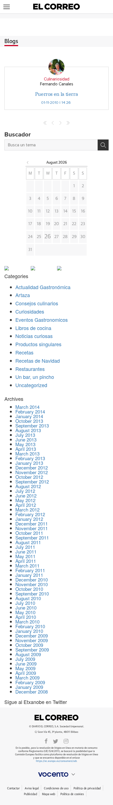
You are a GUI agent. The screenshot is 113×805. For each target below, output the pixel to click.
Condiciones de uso (56, 788)
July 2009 (25, 658)
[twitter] (55, 740)
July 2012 (25, 490)
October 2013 (29, 420)
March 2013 (27, 453)
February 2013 (30, 458)
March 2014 (27, 406)
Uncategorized (31, 384)
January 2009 (29, 686)
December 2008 (31, 691)
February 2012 (30, 514)
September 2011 (32, 537)
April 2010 (25, 616)
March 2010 (27, 621)
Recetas (24, 352)
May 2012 (25, 500)
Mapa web (48, 794)
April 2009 (25, 672)
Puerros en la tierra (56, 94)
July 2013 (25, 434)
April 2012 (25, 504)
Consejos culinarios (36, 303)
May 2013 (25, 444)
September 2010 (32, 593)
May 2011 (25, 556)
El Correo (56, 718)
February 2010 (30, 626)
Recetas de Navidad (37, 360)
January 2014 (29, 416)
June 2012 (25, 495)
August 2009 (28, 654)
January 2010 (29, 630)
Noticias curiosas (34, 335)
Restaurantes (30, 368)
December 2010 (31, 579)
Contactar (13, 788)
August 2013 (28, 430)
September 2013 (32, 425)
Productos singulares (38, 344)
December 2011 (31, 523)
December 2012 (31, 467)
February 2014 (30, 411)
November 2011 (31, 528)
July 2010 (25, 602)
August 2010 (28, 598)
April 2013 (25, 448)
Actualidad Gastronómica (42, 286)
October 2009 (29, 644)
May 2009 (25, 668)
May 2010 (25, 612)
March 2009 (27, 677)
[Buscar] (103, 144)
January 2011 (29, 574)
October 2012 (29, 476)
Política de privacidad (87, 788)
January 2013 (29, 462)
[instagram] (66, 740)
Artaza (22, 294)
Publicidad (30, 794)
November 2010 (31, 584)
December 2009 (31, 635)
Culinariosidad (56, 79)
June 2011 (25, 551)
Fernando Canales (56, 84)
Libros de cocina (33, 327)
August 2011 (28, 542)
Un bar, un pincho (34, 376)
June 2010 (25, 607)
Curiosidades (29, 311)
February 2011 (30, 570)
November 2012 (31, 472)
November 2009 (31, 640)
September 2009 (32, 649)
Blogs (11, 41)
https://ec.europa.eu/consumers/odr (56, 761)
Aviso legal (32, 788)
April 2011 (25, 560)
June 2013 (25, 439)
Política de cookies (72, 794)
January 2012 (29, 518)
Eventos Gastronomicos (41, 319)
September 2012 (32, 481)
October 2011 (29, 532)
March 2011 (27, 565)
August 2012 (28, 486)
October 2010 (29, 588)
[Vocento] (56, 774)
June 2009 (25, 663)
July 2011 (25, 546)
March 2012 (27, 509)
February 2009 (30, 682)
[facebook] (46, 740)
